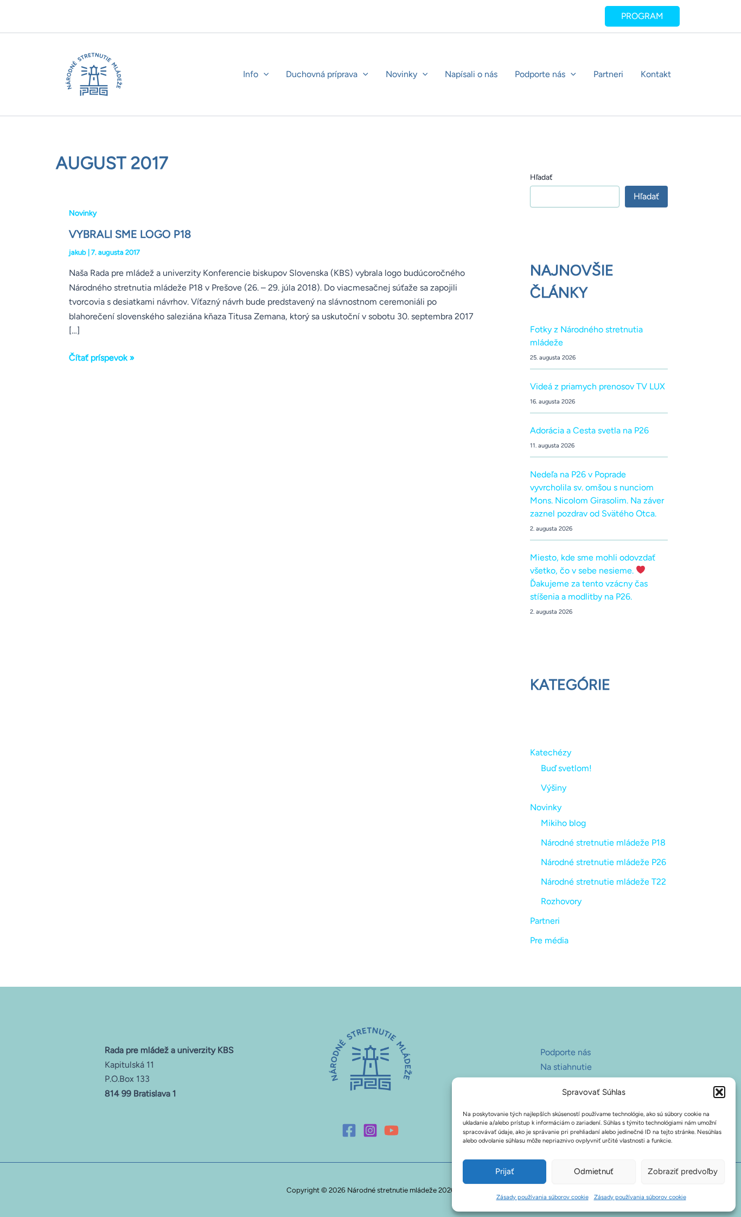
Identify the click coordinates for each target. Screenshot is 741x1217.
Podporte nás (540, 74)
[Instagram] (370, 1130)
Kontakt (656, 74)
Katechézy (550, 752)
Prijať (504, 1171)
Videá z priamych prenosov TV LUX (597, 386)
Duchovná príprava (321, 74)
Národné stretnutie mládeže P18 (603, 842)
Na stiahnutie (566, 1067)
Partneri (608, 74)
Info (250, 74)
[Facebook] (349, 1130)
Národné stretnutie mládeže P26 (603, 862)
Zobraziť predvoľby (683, 1171)
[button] (719, 1092)
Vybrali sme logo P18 (130, 234)
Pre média (549, 940)
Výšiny (553, 788)
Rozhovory (561, 901)
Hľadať (541, 177)
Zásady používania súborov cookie (542, 1197)
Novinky (401, 74)
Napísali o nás (471, 74)
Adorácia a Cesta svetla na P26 (589, 430)
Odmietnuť (594, 1171)
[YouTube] (391, 1130)
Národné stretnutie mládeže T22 (603, 882)
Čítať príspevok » (102, 357)
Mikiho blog (563, 823)
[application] (263, 74)
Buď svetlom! (566, 768)
